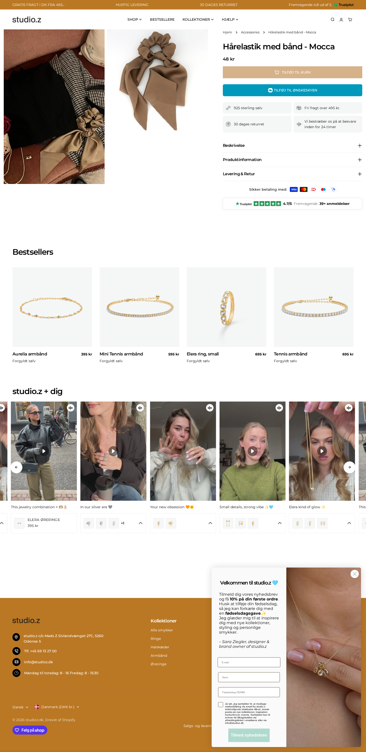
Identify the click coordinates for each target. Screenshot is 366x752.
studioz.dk (34, 720)
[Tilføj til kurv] (86, 345)
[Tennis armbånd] (314, 307)
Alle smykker (162, 630)
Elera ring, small (203, 353)
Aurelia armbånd (29, 353)
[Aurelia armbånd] (52, 307)
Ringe (156, 638)
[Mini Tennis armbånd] (139, 307)
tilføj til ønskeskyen (295, 90)
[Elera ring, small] (226, 307)
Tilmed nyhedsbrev (249, 735)
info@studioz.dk (38, 662)
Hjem (227, 32)
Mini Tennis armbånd (121, 353)
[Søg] (333, 19)
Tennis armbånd (290, 353)
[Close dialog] (354, 574)
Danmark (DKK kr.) (57, 707)
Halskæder (160, 647)
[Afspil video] (44, 451)
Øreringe (158, 664)
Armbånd (159, 655)
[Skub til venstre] (16, 467)
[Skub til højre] (350, 467)
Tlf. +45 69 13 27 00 (40, 651)
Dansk (17, 707)
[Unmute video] (70, 408)
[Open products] (140, 523)
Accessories (250, 32)
